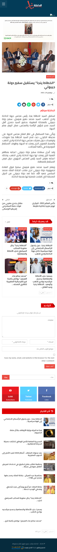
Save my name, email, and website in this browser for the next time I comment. (29, 359)
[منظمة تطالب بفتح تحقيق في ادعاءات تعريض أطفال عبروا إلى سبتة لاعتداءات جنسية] (49, 467)
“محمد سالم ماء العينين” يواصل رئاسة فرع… (22, 521)
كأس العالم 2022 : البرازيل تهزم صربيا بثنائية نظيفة (43, 204)
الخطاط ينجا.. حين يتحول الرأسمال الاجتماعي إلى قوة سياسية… (23, 420)
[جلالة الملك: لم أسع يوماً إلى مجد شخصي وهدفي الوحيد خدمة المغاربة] (49, 490)
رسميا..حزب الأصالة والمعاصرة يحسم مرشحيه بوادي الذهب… (22, 511)
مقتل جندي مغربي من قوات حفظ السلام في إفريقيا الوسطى (12, 206)
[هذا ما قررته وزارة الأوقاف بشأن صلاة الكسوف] (49, 433)
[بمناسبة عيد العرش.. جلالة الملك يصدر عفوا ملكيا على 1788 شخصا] (49, 478)
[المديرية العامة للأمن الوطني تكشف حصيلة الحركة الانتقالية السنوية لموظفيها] (49, 444)
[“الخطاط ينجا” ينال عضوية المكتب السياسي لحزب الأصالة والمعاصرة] (16, 235)
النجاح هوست (28, 547)
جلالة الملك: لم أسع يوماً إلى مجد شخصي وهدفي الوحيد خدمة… (24, 488)
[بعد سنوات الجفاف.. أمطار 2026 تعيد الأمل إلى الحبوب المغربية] (49, 456)
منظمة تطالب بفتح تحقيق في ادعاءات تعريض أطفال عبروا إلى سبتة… (22, 465)
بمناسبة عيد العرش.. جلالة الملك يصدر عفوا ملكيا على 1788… (23, 477)
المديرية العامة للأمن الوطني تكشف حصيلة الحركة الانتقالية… (23, 443)
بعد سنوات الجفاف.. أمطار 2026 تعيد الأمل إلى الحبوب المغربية (22, 454)
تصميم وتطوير (41, 547)
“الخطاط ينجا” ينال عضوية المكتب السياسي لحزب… (23, 499)
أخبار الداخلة (50, 76)
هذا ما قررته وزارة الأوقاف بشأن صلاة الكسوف (26, 431)
